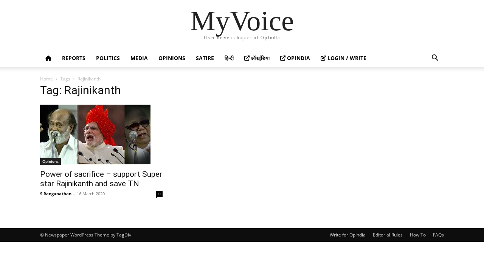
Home (46, 79)
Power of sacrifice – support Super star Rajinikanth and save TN (101, 179)
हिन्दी (229, 58)
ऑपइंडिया (260, 58)
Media (139, 58)
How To (418, 235)
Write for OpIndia (348, 235)
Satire (205, 58)
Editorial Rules (388, 235)
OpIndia (297, 58)
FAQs (438, 235)
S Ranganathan (55, 193)
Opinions (171, 58)
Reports (73, 58)
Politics (108, 58)
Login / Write (346, 58)
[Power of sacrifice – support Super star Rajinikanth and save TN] (101, 135)
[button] (435, 58)
